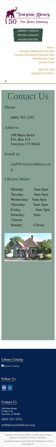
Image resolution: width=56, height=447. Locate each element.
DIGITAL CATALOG (28, 34)
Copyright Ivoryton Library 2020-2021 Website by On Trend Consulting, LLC (28, 442)
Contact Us (28, 96)
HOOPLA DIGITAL (28, 39)
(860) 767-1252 (22, 117)
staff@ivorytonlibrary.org (18, 425)
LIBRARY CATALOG (28, 30)
